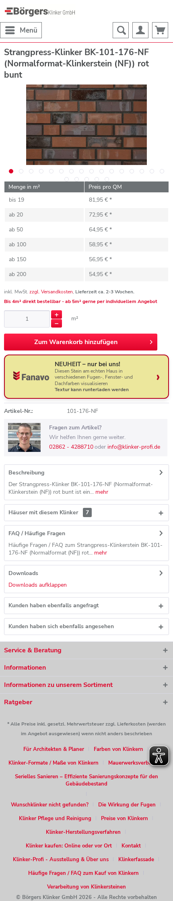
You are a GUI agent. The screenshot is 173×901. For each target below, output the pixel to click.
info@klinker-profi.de (133, 447)
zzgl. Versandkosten (51, 292)
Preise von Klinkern (124, 818)
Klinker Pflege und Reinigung (55, 818)
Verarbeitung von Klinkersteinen (86, 887)
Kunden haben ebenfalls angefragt (53, 605)
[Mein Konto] (140, 30)
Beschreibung (26, 472)
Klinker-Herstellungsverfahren (83, 832)
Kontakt (131, 845)
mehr (101, 492)
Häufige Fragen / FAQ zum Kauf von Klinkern (83, 873)
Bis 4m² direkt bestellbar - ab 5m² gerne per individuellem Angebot (80, 301)
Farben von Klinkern (118, 749)
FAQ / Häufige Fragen (36, 533)
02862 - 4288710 (71, 447)
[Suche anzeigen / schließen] (121, 30)
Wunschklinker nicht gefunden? (50, 804)
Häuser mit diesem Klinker (48, 512)
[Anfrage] (160, 30)
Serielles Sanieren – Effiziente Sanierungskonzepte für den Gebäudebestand (86, 780)
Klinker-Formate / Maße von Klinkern (53, 763)
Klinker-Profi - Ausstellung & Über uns (61, 859)
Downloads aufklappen (37, 585)
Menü (28, 30)
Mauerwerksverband (133, 763)
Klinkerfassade (136, 859)
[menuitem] (21, 30)
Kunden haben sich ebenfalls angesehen (61, 626)
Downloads (23, 573)
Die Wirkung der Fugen (127, 804)
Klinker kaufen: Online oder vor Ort (69, 845)
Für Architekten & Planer (53, 749)
